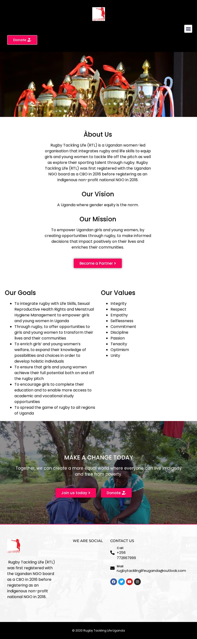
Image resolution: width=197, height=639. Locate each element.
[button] (188, 29)
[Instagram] (137, 581)
